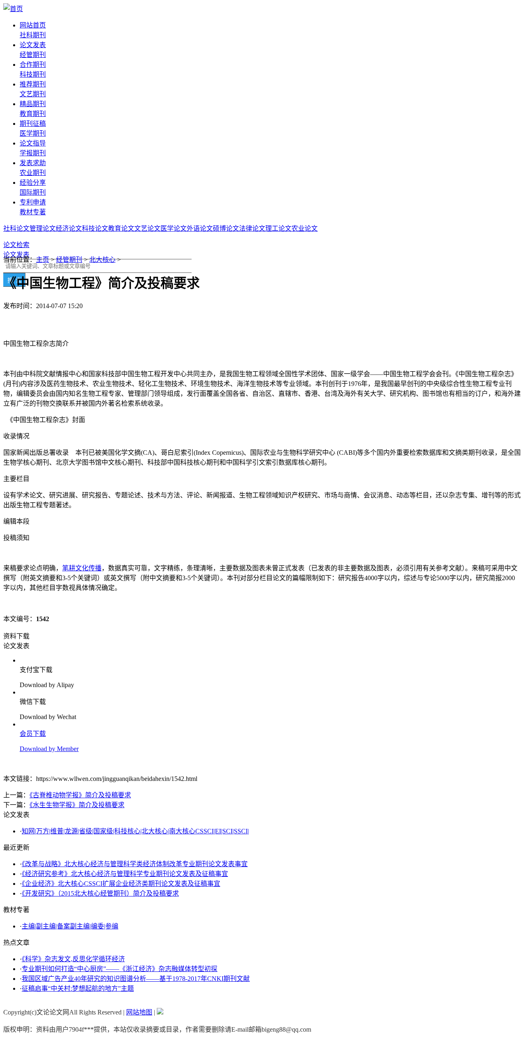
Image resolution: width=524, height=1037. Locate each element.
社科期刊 (33, 35)
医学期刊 (33, 133)
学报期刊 (33, 153)
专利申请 (33, 202)
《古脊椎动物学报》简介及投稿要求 (80, 795)
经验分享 (33, 182)
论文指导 (33, 143)
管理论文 (42, 228)
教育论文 (121, 228)
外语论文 (200, 228)
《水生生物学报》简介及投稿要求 (76, 804)
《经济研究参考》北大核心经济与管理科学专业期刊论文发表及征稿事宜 (125, 873)
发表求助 (33, 162)
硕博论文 (226, 228)
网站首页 (33, 25)
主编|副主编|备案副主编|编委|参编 (70, 926)
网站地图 (139, 1012)
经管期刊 (33, 54)
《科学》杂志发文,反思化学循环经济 (73, 958)
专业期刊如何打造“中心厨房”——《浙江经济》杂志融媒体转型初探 (119, 968)
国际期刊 (33, 192)
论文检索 (16, 244)
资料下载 (16, 636)
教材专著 (33, 212)
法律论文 (252, 228)
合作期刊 (33, 64)
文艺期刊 (33, 94)
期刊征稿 (33, 123)
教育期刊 (33, 113)
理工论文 (278, 228)
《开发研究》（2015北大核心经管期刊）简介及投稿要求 (100, 893)
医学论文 (173, 228)
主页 (42, 259)
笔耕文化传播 (82, 568)
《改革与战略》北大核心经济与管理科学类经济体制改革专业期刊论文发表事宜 (135, 863)
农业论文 (304, 228)
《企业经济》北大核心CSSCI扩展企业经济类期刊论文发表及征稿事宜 (121, 883)
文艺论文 (147, 228)
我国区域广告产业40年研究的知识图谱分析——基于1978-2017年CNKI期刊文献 (136, 978)
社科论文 (16, 228)
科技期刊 (33, 74)
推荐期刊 (33, 84)
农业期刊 (33, 172)
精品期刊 (33, 103)
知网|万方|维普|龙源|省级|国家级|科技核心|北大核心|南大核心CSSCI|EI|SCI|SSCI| (135, 831)
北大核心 (102, 259)
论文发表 (33, 44)
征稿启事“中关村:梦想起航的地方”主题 (78, 988)
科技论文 (95, 228)
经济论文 (69, 228)
